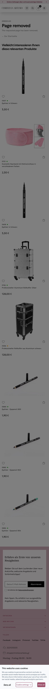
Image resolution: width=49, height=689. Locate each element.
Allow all (41, 685)
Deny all (7, 685)
